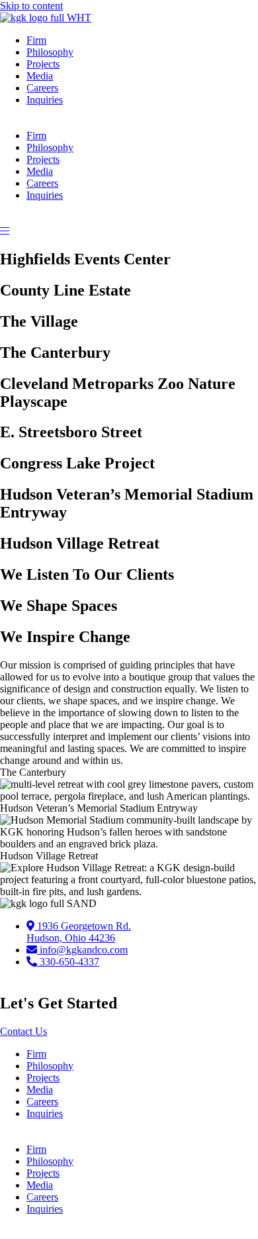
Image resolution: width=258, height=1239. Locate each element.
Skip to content (31, 5)
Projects (43, 64)
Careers (42, 87)
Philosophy (49, 52)
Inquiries (44, 99)
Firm (36, 40)
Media (39, 75)
